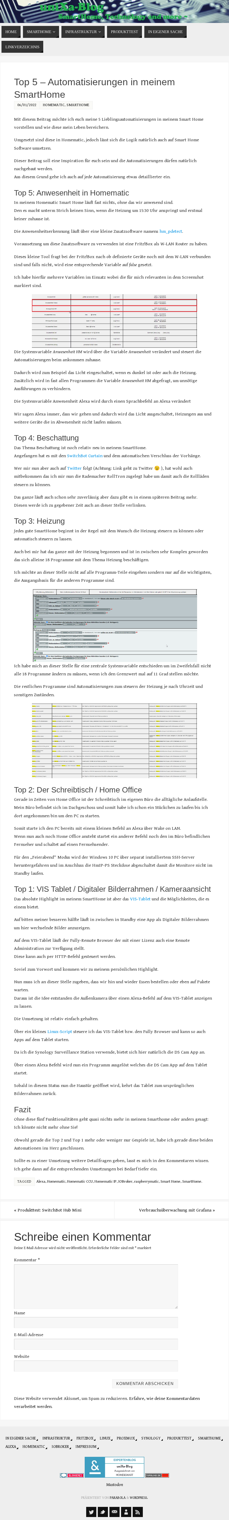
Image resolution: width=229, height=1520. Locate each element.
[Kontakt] (114, 1512)
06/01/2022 (27, 105)
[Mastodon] (91, 1512)
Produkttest (179, 1438)
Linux (105, 1438)
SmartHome (77, 105)
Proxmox (126, 1438)
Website (21, 1356)
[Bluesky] (103, 1512)
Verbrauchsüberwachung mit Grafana (177, 1210)
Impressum (86, 1446)
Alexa (40, 1181)
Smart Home (170, 1181)
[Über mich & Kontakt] (126, 1512)
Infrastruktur (56, 1438)
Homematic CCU (80, 1181)
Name (19, 1313)
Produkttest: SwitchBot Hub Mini (48, 1210)
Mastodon (114, 1484)
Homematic (54, 105)
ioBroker (60, 1446)
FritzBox (85, 1438)
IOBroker (125, 1181)
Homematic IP (106, 1181)
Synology (151, 1438)
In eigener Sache (20, 1438)
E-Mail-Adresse (28, 1334)
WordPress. (139, 1498)
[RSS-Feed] (138, 1512)
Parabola (118, 1498)
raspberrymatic (146, 1181)
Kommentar (27, 1259)
